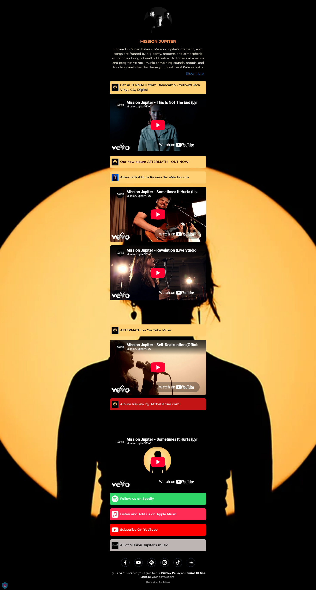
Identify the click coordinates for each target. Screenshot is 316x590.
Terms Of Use (196, 573)
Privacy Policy (170, 573)
